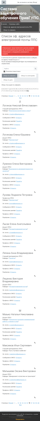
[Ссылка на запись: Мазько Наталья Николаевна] (35, 343)
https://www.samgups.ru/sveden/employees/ (22, 54)
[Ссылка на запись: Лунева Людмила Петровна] (35, 221)
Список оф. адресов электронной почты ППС (17, 27)
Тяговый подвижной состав (18, 229)
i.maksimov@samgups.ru (17, 354)
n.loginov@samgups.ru (16, 114)
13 (22, 96)
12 (20, 96)
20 (38, 96)
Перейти (19, 121)
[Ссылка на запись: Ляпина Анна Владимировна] (35, 276)
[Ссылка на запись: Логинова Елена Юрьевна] (35, 161)
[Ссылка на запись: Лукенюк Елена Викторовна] (35, 192)
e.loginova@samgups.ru (17, 143)
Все (20, 98)
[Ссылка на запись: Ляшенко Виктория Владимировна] (35, 308)
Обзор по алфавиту (9, 30)
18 (34, 96)
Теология (12, 258)
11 (18, 96)
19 (36, 96)
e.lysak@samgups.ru (16, 232)
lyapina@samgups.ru (16, 261)
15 (27, 96)
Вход (35, 2)
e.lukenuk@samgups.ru (16, 174)
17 (31, 96)
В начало (4, 24)
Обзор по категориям (28, 75)
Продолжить (20, 419)
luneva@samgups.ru (15, 203)
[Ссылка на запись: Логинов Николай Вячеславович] (35, 132)
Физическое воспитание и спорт (19, 110)
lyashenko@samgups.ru (17, 290)
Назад (11, 96)
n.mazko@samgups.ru (16, 325)
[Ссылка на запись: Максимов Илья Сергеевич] (35, 368)
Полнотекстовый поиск (13, 71)
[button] (35, 411)
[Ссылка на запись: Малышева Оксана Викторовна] (35, 397)
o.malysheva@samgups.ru (17, 380)
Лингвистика (13, 140)
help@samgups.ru (13, 59)
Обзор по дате (8, 80)
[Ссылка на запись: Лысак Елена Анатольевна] (35, 250)
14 (25, 96)
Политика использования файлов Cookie (20, 417)
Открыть (19, 117)
